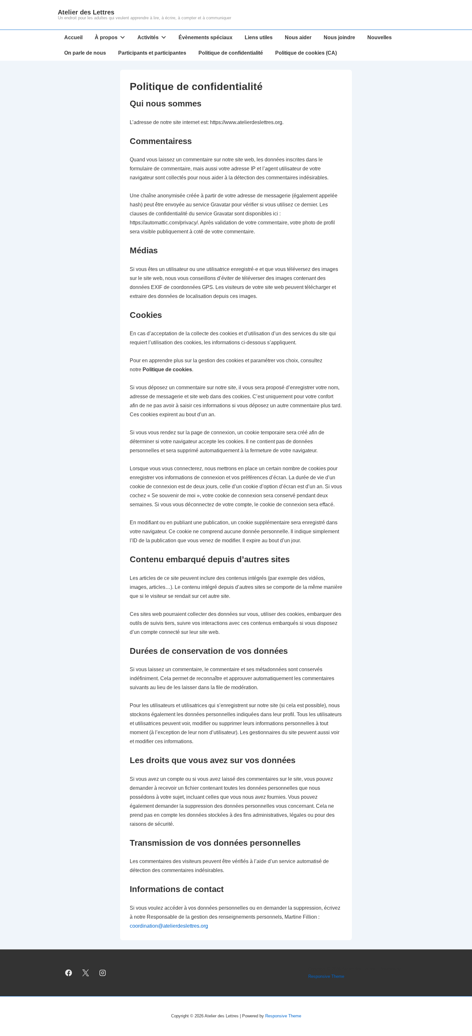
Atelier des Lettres (86, 12)
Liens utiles (259, 37)
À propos (106, 37)
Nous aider (298, 37)
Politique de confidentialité (230, 53)
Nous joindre (339, 37)
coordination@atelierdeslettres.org (169, 926)
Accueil (73, 37)
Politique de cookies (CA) (306, 53)
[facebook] (69, 973)
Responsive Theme (326, 976)
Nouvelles (379, 37)
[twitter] (86, 973)
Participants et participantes (152, 53)
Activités (148, 37)
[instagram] (103, 973)
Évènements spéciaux (205, 37)
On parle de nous (85, 53)
